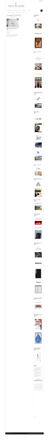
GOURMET (13, 12)
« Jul (34, 416)
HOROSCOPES (23, 12)
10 (34, 385)
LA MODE (29, 10)
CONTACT (10, 433)
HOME (27, 12)
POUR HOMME (8, 12)
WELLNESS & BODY (18, 12)
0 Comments (12, 30)
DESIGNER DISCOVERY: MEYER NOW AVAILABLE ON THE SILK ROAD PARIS (13, 28)
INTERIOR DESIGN (24, 10)
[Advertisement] (38, 403)
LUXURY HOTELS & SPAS (9, 10)
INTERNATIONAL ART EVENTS (17, 10)
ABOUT (7, 433)
